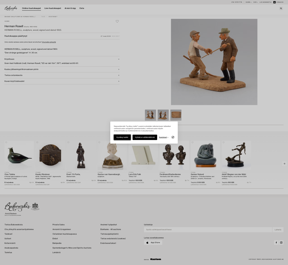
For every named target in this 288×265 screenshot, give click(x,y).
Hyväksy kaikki (122, 137)
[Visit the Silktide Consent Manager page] (173, 137)
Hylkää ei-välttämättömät (145, 137)
